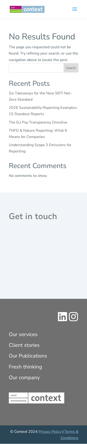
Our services (23, 334)
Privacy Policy (50, 431)
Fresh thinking (25, 366)
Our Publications (28, 355)
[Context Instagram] (73, 320)
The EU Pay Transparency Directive (38, 122)
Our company (24, 377)
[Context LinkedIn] (63, 320)
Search (71, 68)
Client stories (24, 345)
